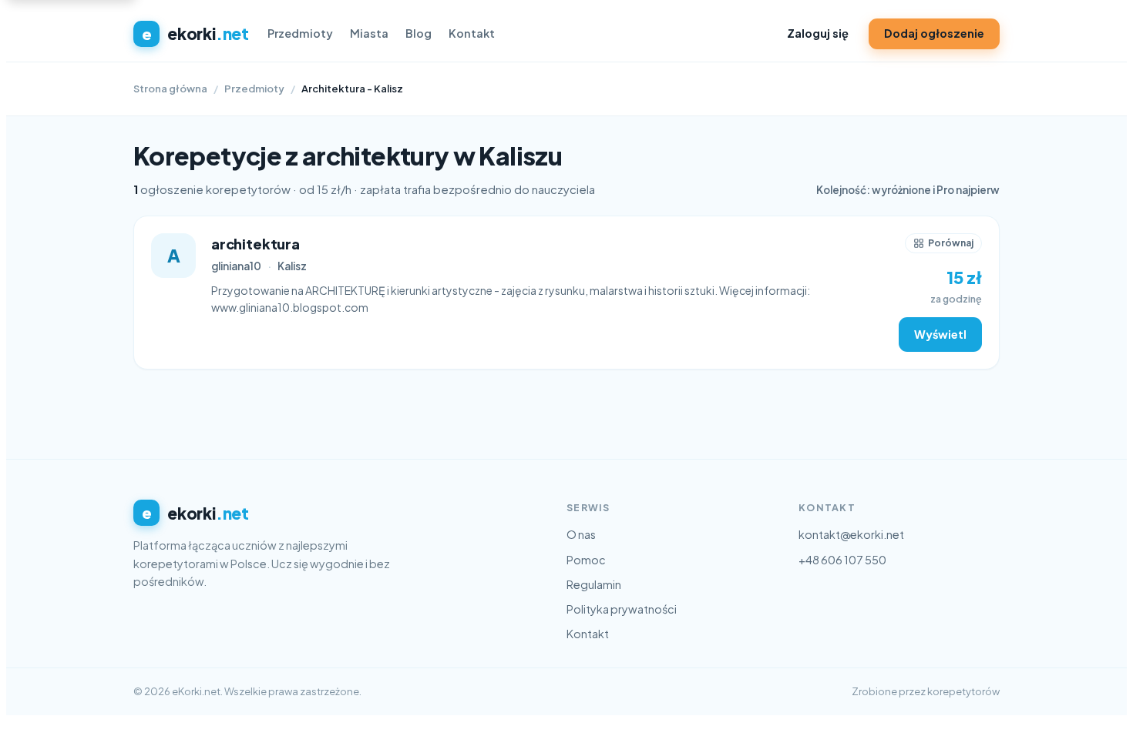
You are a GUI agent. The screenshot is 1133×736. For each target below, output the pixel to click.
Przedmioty (300, 33)
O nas (581, 534)
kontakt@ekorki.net (851, 534)
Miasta (369, 33)
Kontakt (472, 33)
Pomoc (586, 560)
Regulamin (593, 584)
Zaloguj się (818, 33)
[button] (943, 243)
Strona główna (170, 88)
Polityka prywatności (621, 609)
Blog (418, 33)
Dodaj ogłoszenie (934, 33)
